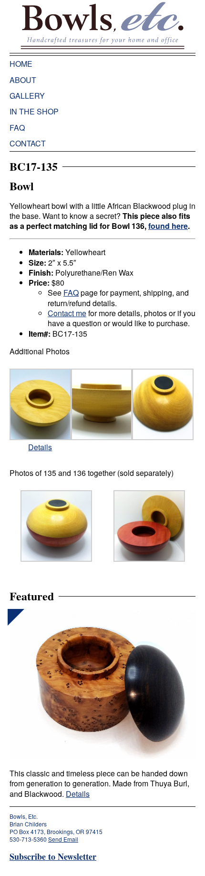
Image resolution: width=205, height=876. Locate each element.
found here (168, 225)
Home (21, 63)
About (23, 79)
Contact (28, 143)
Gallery (27, 95)
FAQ (17, 127)
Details (40, 447)
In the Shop (34, 111)
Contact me (67, 313)
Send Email (63, 839)
